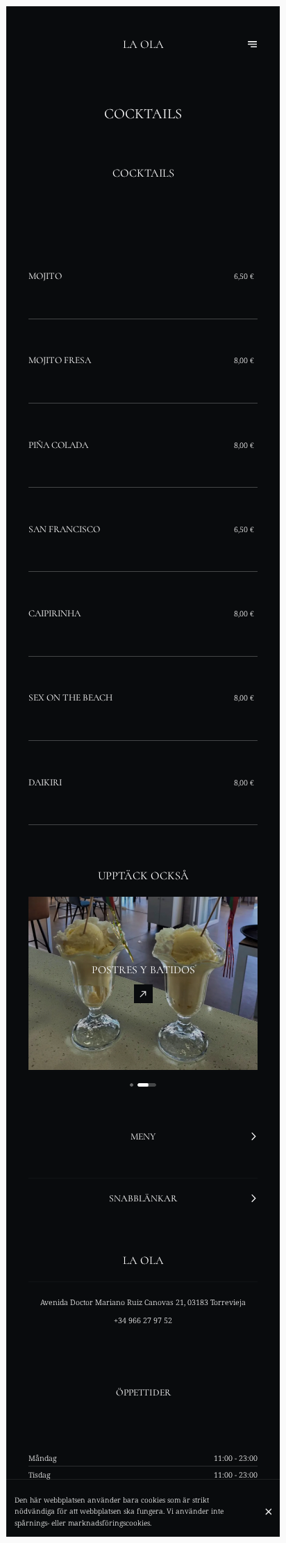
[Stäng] (268, 1511)
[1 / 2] (131, 1085)
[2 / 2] (146, 1085)
